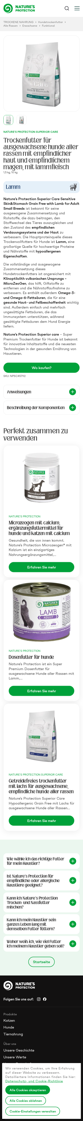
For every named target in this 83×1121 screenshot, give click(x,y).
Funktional (48, 25)
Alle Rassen (10, 25)
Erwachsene (29, 25)
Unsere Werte (14, 1057)
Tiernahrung (13, 1034)
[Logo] (22, 8)
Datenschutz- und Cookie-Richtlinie (34, 1081)
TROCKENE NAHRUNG (18, 22)
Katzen (9, 1020)
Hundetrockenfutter (50, 22)
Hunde (8, 1027)
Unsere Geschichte (18, 1050)
